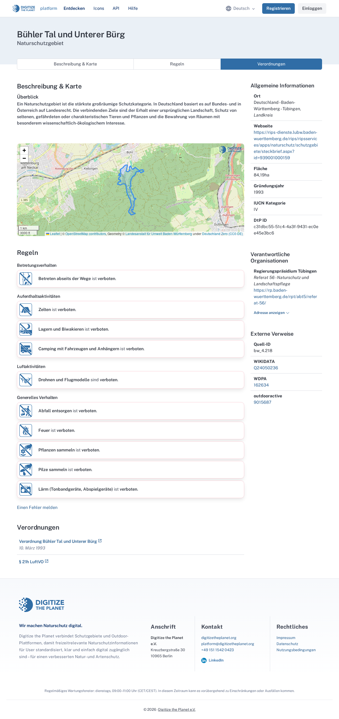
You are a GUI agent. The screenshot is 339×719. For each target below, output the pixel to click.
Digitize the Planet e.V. (176, 709)
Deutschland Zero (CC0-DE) (222, 233)
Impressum (285, 638)
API (116, 8)
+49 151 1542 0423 (217, 650)
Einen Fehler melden (37, 507)
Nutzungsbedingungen (296, 650)
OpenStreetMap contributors (85, 233)
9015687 (262, 402)
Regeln (177, 63)
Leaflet (54, 233)
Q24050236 (266, 367)
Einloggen (312, 8)
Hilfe (133, 8)
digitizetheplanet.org (219, 638)
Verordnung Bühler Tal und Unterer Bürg (58, 541)
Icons (98, 8)
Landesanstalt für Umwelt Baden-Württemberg (159, 233)
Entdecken (74, 8)
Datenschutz (287, 644)
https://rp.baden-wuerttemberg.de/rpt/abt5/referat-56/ (285, 296)
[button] (24, 150)
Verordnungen (271, 63)
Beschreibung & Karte (75, 63)
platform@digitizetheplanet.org (227, 644)
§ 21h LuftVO (31, 561)
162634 (261, 385)
